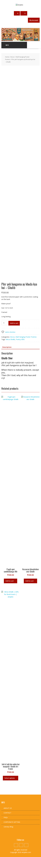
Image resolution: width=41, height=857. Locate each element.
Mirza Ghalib (10, 339)
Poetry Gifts (20, 339)
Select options (9, 778)
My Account (33, 20)
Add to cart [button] (9, 581)
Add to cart (14, 323)
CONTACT (7, 813)
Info (7, 45)
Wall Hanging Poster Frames (26, 337)
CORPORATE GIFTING (12, 822)
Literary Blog (8, 827)
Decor (12, 57)
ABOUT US (8, 808)
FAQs (6, 817)
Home (7, 57)
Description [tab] (7, 347)
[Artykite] (20, 40)
